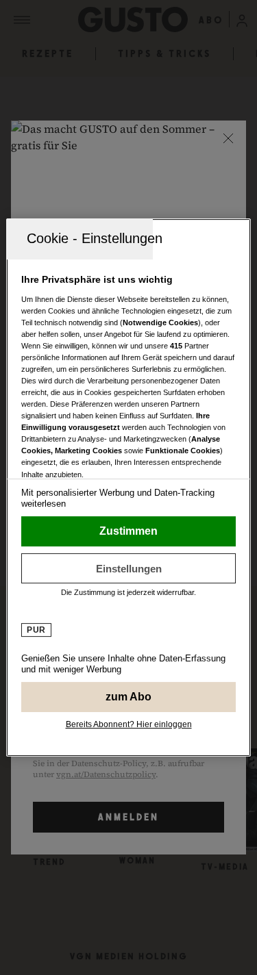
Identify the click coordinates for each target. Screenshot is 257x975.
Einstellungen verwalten (128, 568)
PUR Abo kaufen (128, 697)
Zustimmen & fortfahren (128, 531)
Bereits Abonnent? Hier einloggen (129, 724)
